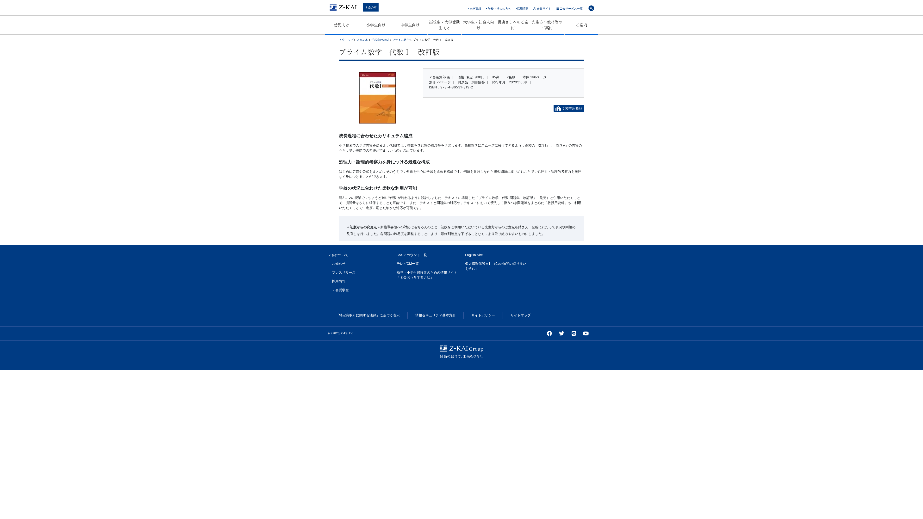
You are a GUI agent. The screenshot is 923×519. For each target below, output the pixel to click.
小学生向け (376, 25)
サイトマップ (521, 315)
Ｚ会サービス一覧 (571, 8)
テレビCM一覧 (408, 264)
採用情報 (523, 8)
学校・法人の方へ (499, 8)
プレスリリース (343, 272)
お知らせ (338, 264)
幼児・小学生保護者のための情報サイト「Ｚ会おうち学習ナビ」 (427, 275)
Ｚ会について (338, 255)
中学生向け (410, 25)
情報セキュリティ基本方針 (435, 315)
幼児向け (341, 25)
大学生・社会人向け (478, 25)
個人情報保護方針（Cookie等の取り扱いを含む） (495, 266)
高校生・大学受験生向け (444, 25)
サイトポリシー (483, 315)
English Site (474, 255)
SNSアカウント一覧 (412, 255)
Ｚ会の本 (371, 7)
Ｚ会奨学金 (340, 290)
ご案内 (581, 25)
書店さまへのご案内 (513, 25)
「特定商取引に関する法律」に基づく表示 (368, 315)
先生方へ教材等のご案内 (547, 25)
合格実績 (475, 8)
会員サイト (543, 8)
